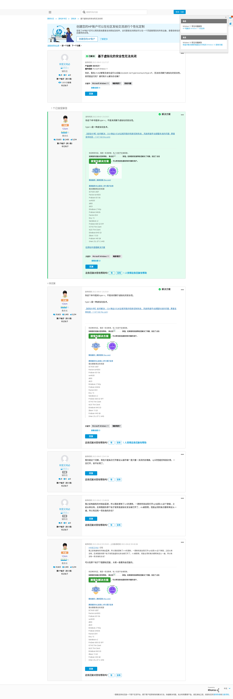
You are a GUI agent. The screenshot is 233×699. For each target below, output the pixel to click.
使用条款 (217, 694)
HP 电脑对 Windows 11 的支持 (193, 28)
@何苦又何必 (94, 548)
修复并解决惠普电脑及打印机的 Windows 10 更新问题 (203, 45)
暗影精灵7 (117, 83)
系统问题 (127, 83)
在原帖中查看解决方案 (95, 247)
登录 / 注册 (180, 12)
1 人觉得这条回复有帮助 (135, 273)
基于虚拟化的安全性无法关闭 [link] (91, 19)
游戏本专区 (62, 19)
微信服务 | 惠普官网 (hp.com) (100, 180)
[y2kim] (65, 119)
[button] (182, 53)
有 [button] (112, 273)
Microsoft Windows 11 (100, 83)
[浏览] (49, 12)
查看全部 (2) (96, 261)
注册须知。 (226, 694)
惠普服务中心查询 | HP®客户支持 (101, 186)
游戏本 (73, 19)
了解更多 (104, 39)
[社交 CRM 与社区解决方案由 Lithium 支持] (213, 689)
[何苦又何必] (64, 57)
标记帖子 (64, 85)
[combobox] (114, 12)
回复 (91, 93)
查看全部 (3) (95, 88)
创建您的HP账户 (87, 39)
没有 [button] (119, 273)
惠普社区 (50, 19)
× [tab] (226, 17)
